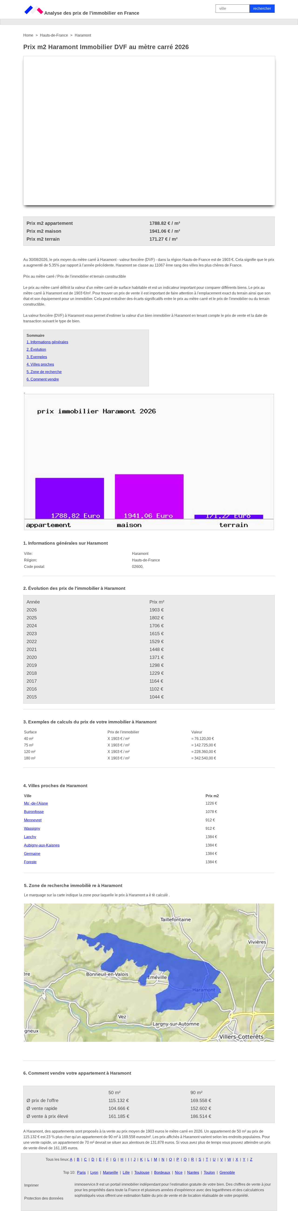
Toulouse (141, 1172)
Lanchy (30, 837)
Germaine (32, 854)
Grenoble (227, 1172)
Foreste (30, 862)
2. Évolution (36, 349)
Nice (179, 1172)
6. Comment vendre (43, 379)
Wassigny (32, 828)
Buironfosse (34, 812)
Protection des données (43, 1198)
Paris (81, 1172)
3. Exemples (37, 357)
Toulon (209, 1172)
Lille (126, 1172)
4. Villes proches (40, 364)
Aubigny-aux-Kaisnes (42, 845)
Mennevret (32, 820)
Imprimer (31, 1185)
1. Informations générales (47, 342)
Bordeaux (162, 1172)
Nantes (193, 1172)
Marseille (110, 1172)
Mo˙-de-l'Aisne (36, 803)
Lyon (94, 1172)
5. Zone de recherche (44, 372)
